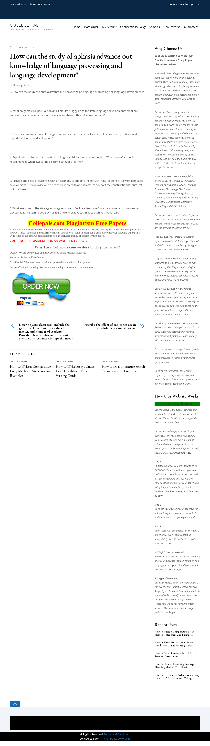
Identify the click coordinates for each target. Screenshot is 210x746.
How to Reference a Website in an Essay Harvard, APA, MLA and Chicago (177, 677)
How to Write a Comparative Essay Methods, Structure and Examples (31, 371)
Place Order (91, 27)
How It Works (172, 27)
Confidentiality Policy (133, 27)
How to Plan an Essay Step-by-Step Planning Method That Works (174, 666)
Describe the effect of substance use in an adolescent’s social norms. (109, 326)
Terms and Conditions (117, 734)
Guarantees (191, 27)
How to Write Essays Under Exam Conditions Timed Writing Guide (75, 371)
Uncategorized (21, 85)
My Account (109, 27)
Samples (154, 27)
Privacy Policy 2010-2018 (115, 738)
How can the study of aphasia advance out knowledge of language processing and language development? (71, 65)
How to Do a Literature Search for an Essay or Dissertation (123, 368)
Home (76, 27)
